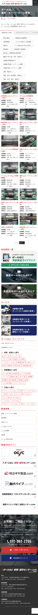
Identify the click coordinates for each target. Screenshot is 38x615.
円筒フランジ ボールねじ (27, 391)
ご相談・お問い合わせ (20, 550)
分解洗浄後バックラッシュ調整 (12, 68)
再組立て (5, 45)
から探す (7, 32)
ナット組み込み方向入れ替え (22, 45)
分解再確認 (6, 41)
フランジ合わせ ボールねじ (11, 397)
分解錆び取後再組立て (9, 60)
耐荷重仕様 (21, 362)
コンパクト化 (16, 356)
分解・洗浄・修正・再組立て (11, 79)
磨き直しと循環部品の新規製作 (12, 53)
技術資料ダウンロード (20, 558)
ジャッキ (5, 376)
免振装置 (16, 373)
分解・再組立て (7, 71)
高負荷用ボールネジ (7, 347)
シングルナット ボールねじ (11, 400)
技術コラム (4, 422)
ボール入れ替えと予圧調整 (23, 41)
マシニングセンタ (19, 383)
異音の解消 (6, 38)
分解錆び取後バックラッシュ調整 (13, 64)
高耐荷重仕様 (27, 365)
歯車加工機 (14, 376)
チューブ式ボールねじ (23, 394)
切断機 (30, 376)
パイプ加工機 (25, 373)
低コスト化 (5, 356)
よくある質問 (5, 430)
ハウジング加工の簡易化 (10, 359)
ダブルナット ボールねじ (10, 404)
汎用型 (22, 359)
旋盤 (26, 380)
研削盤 (20, 380)
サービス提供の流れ (7, 439)
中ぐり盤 (23, 376)
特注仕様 (17, 365)
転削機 (4, 380)
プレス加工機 (6, 383)
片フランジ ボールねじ (9, 391)
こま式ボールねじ (8, 394)
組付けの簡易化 (7, 365)
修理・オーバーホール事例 (9, 413)
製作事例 (3, 418)
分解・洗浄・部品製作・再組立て (13, 75)
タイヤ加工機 (6, 373)
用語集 (3, 435)
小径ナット (30, 362)
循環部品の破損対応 (21, 38)
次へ (21, 242)
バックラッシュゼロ (8, 362)
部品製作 (5, 49)
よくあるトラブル (6, 426)
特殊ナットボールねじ (28, 404)
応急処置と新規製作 (20, 49)
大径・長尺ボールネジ (7, 343)
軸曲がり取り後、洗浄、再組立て (13, 56)
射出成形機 (12, 380)
